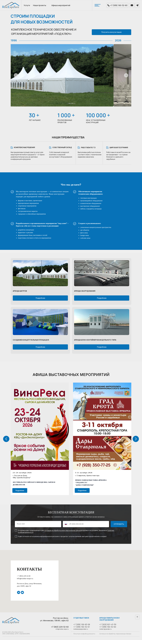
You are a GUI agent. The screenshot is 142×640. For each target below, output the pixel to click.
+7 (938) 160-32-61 (81, 627)
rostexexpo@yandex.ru (80, 629)
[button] (111, 32)
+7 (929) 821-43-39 (107, 624)
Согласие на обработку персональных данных (115, 634)
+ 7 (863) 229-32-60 (23, 576)
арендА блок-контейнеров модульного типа (95, 340)
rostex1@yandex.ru (105, 629)
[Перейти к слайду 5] (74, 103)
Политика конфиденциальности (84, 634)
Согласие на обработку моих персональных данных (62, 530)
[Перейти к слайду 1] (67, 103)
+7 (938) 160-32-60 (107, 627)
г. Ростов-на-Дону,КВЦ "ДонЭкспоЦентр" (22, 477)
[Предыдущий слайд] (16, 75)
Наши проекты (39, 5)
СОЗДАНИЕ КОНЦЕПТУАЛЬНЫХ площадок (31, 340)
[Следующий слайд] (126, 75)
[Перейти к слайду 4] (72, 103)
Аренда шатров (20, 291)
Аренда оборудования (84, 291)
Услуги (27, 5)
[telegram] (18, 592)
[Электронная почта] (22, 592)
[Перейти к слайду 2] (69, 103)
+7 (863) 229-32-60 (60, 627)
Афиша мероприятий (60, 5)
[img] (40, 273)
